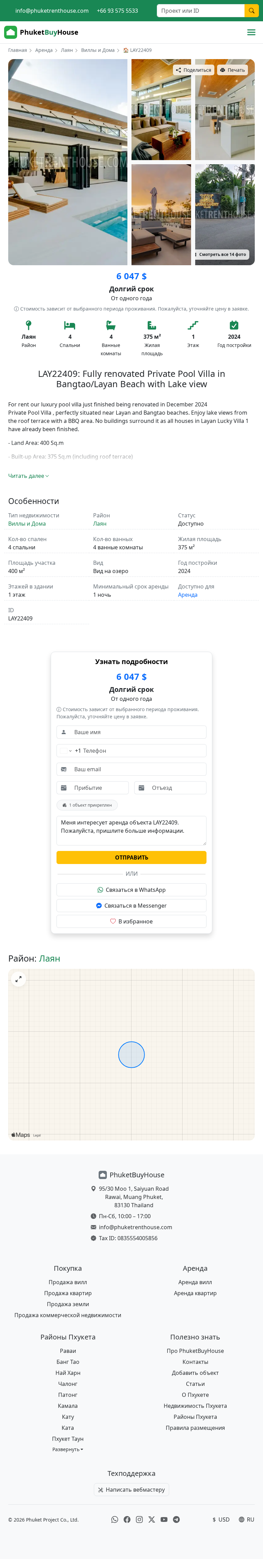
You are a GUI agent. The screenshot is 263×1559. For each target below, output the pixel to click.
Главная (17, 50)
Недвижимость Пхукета (195, 1406)
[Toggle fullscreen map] (18, 979)
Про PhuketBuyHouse (195, 1351)
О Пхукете (195, 1395)
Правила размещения (195, 1428)
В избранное (135, 921)
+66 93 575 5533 (117, 10)
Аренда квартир (195, 1293)
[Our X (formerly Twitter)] (151, 1519)
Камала (68, 1406)
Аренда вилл (195, 1282)
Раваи (68, 1351)
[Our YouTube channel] (164, 1519)
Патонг (67, 1395)
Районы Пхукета (195, 1417)
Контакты (195, 1362)
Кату (68, 1417)
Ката (68, 1428)
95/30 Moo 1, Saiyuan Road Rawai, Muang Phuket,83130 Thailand (134, 1197)
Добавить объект (195, 1373)
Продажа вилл (68, 1282)
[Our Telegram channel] (176, 1519)
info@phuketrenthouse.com (52, 10)
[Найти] (252, 10)
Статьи (195, 1384)
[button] (68, 1449)
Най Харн (67, 1373)
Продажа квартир (68, 1293)
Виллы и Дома (98, 50)
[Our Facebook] (127, 1519)
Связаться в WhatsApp (136, 890)
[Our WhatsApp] (114, 1519)
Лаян (67, 50)
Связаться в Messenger (135, 905)
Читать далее (26, 476)
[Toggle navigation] (251, 32)
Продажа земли (68, 1304)
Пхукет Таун (68, 1439)
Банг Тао (68, 1362)
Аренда (44, 50)
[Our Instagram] (139, 1519)
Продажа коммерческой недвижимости (67, 1315)
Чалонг (67, 1384)
